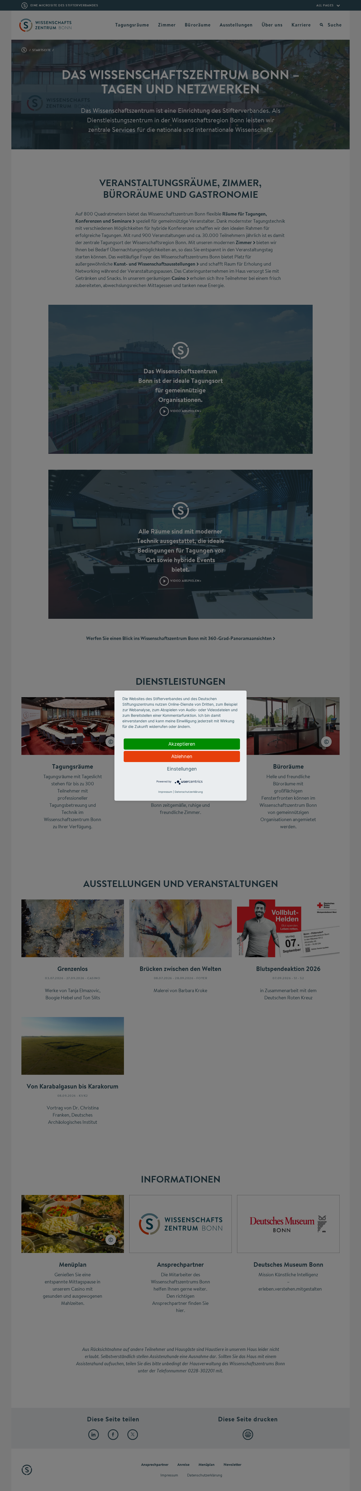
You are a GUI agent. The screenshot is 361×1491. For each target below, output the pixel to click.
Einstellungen (182, 769)
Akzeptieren (181, 744)
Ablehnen (181, 756)
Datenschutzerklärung (189, 791)
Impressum (165, 791)
